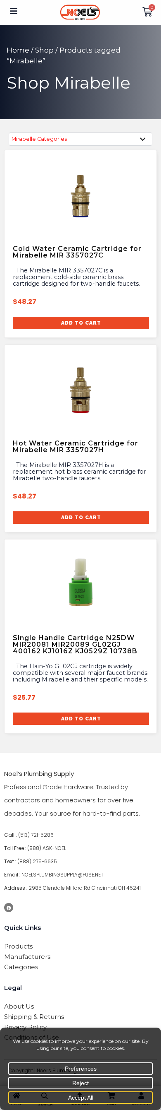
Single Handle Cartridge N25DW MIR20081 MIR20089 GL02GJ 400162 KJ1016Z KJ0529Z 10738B (75, 644)
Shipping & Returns (34, 1017)
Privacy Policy (25, 1027)
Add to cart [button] (81, 323)
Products (18, 946)
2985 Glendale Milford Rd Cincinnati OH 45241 (84, 887)
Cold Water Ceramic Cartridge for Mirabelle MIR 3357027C (77, 252)
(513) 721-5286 (36, 834)
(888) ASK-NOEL (46, 848)
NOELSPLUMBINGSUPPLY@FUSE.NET (62, 874)
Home (18, 50)
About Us (19, 1006)
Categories (21, 967)
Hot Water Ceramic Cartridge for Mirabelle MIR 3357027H (75, 446)
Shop (44, 50)
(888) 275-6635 (37, 861)
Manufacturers (27, 957)
